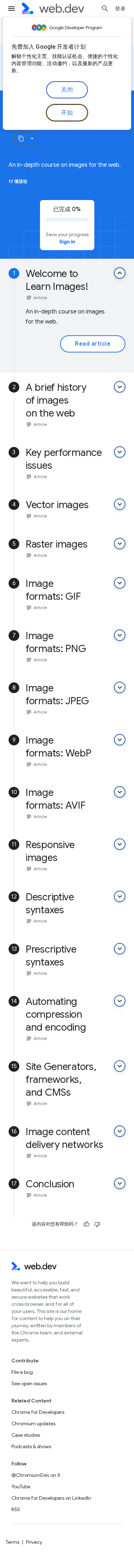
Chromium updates (33, 1423)
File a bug (22, 1372)
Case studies (25, 1435)
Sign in (67, 241)
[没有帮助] (97, 1224)
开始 (67, 112)
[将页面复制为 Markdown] (21, 138)
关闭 (67, 89)
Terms (12, 1542)
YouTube (20, 1486)
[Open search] (105, 8)
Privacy (34, 1542)
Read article (92, 343)
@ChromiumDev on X (35, 1475)
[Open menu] (11, 8)
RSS (15, 1509)
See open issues (29, 1383)
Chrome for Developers (37, 1412)
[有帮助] (86, 1224)
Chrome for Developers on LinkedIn (51, 1498)
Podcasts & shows (31, 1446)
